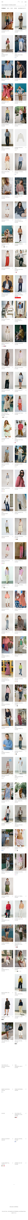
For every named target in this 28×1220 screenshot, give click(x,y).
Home (15, 8)
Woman (4, 8)
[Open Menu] (2, 1)
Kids (11, 8)
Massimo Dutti (22, 8)
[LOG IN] (22, 1)
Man (8, 8)
